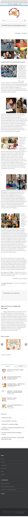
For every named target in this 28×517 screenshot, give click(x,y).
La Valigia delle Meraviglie (7, 283)
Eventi (23, 283)
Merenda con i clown (12, 398)
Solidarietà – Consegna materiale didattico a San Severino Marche (14, 391)
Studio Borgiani (21, 513)
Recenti (20, 366)
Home (2, 459)
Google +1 (6, 296)
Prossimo (24, 33)
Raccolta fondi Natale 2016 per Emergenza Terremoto (14, 377)
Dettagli (15, 4)
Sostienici (3, 474)
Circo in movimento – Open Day (9, 421)
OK (20, 4)
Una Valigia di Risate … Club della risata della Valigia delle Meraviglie (16, 384)
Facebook (3, 296)
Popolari (7, 366)
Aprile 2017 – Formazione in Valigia (15, 369)
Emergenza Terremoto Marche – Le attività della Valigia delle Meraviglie (12, 438)
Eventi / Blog (3, 468)
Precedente (18, 33)
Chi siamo (3, 462)
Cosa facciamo (4, 465)
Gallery (2, 471)
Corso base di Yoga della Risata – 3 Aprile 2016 (15, 405)
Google (4, 498)
